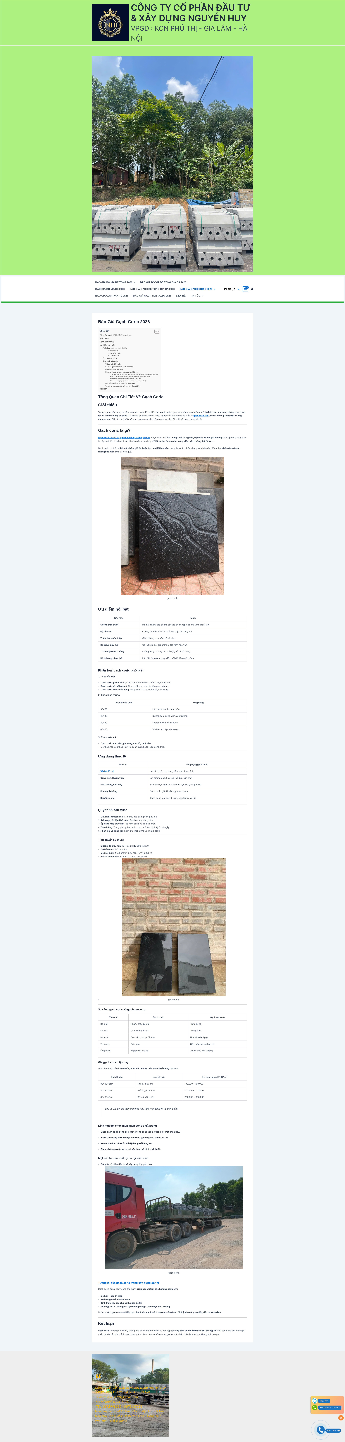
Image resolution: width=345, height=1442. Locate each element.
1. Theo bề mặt (113, 351)
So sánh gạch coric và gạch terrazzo (119, 367)
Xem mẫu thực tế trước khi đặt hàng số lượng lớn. (125, 378)
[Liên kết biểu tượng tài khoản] (252, 289)
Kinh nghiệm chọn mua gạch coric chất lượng (122, 372)
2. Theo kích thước (114, 353)
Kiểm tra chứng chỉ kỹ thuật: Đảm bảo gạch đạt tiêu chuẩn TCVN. (130, 376)
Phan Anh (324, 1401)
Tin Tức (195, 295)
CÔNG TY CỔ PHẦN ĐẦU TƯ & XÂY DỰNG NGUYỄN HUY (191, 12)
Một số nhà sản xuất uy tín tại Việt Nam (120, 383)
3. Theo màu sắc (113, 356)
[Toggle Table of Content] (155, 331)
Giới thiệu (104, 338)
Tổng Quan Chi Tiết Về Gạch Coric (116, 335)
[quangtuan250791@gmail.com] (229, 289)
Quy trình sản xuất (110, 361)
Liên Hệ (181, 295)
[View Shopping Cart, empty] (245, 289)
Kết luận (103, 389)
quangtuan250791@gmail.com (117, 1397)
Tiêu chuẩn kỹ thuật (112, 364)
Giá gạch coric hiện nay (114, 369)
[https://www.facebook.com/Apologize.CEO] (225, 289)
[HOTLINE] (233, 289)
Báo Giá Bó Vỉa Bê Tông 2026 (113, 282)
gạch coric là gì (201, 415)
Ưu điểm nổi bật (107, 345)
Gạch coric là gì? (107, 342)
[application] (133, 282)
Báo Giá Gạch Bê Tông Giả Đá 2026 (152, 289)
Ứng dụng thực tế (110, 358)
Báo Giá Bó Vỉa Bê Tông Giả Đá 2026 (163, 282)
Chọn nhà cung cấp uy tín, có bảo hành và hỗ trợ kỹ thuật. (128, 381)
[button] (238, 289)
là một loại (124, 437)
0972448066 (334, 1430)
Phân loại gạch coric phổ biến (115, 348)
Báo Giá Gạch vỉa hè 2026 (111, 295)
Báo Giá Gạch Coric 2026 (196, 289)
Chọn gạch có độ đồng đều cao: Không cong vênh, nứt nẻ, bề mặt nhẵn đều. (134, 374)
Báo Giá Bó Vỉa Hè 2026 (110, 289)
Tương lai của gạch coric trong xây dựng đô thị (122, 386)
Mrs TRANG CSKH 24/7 (330, 1407)
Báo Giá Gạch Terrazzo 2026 (152, 295)
